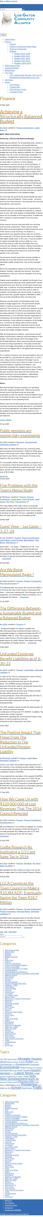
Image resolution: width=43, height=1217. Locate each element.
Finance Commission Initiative (16, 965)
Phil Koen (6, 497)
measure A (4, 1076)
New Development (14, 1079)
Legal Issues (9, 992)
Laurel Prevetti (28, 499)
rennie (18, 1085)
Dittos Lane (9, 960)
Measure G (9, 1000)
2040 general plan (10, 1059)
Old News (28, 863)
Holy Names (9, 977)
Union (7, 1044)
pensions (4, 476)
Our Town (10, 502)
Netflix (32, 1076)
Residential (29, 1084)
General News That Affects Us (16, 972)
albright (3, 1062)
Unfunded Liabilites (8, 445)
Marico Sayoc (10, 997)
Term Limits (9, 1035)
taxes (30, 1088)
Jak (3, 538)
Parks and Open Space (13, 1012)
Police (7, 1017)
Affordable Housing (30, 1058)
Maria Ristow (29, 540)
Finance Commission (25, 128)
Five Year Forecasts (8, 583)
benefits (22, 1062)
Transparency (20, 502)
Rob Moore (9, 1024)
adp (1, 932)
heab (15, 1070)
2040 (1, 1059)
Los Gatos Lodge (11, 995)
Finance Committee (8, 911)
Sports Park (9, 1032)
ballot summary (13, 1062)
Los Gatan (9, 994)
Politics (7, 1020)
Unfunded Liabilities (8, 761)
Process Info (26, 1081)
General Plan (6, 1070)
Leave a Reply (5, 420)
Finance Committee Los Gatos (16, 968)
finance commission (34, 1068)
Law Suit (8, 990)
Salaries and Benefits (13, 1025)
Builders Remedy (11, 957)
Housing (8, 980)
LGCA (4, 128)
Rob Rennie (11, 543)
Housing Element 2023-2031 (15, 983)
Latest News (16, 499)
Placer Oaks (9, 1015)
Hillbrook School (11, 975)
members (20, 1076)
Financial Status (23, 911)
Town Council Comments (14, 1039)
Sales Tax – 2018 (11, 1027)
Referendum (9, 1022)
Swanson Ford (10, 1034)
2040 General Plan (12, 950)
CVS (6, 958)
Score (24, 1088)
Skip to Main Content (8, 1)
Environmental (9, 1067)
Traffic (7, 1040)
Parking (8, 1010)
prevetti (15, 1082)
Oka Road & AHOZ (12, 1004)
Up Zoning (9, 1045)
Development (23, 1064)
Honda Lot (9, 978)
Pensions (20, 442)
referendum (10, 1085)
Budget (29, 1061)
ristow (2, 1088)
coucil (13, 1064)
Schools (8, 1030)
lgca (6, 932)
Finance (22, 497)
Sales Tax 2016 (6, 866)
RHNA (39, 1085)
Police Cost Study (11, 1019)
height (20, 1070)
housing (27, 1070)
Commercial (5, 1064)
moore (26, 1076)
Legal (36, 1073)
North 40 (8, 1002)
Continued (6, 559)
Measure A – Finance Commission (18, 999)
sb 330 (8, 1088)
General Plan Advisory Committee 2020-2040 (22, 973)
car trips (36, 1062)
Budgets (8, 953)
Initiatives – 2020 (11, 985)
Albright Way (9, 952)
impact (12, 1073)
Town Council (10, 1037)
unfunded (12, 932)
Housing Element (11, 982)
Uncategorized (31, 442)
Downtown (34, 1065)
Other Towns (9, 1007)
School (16, 1087)
